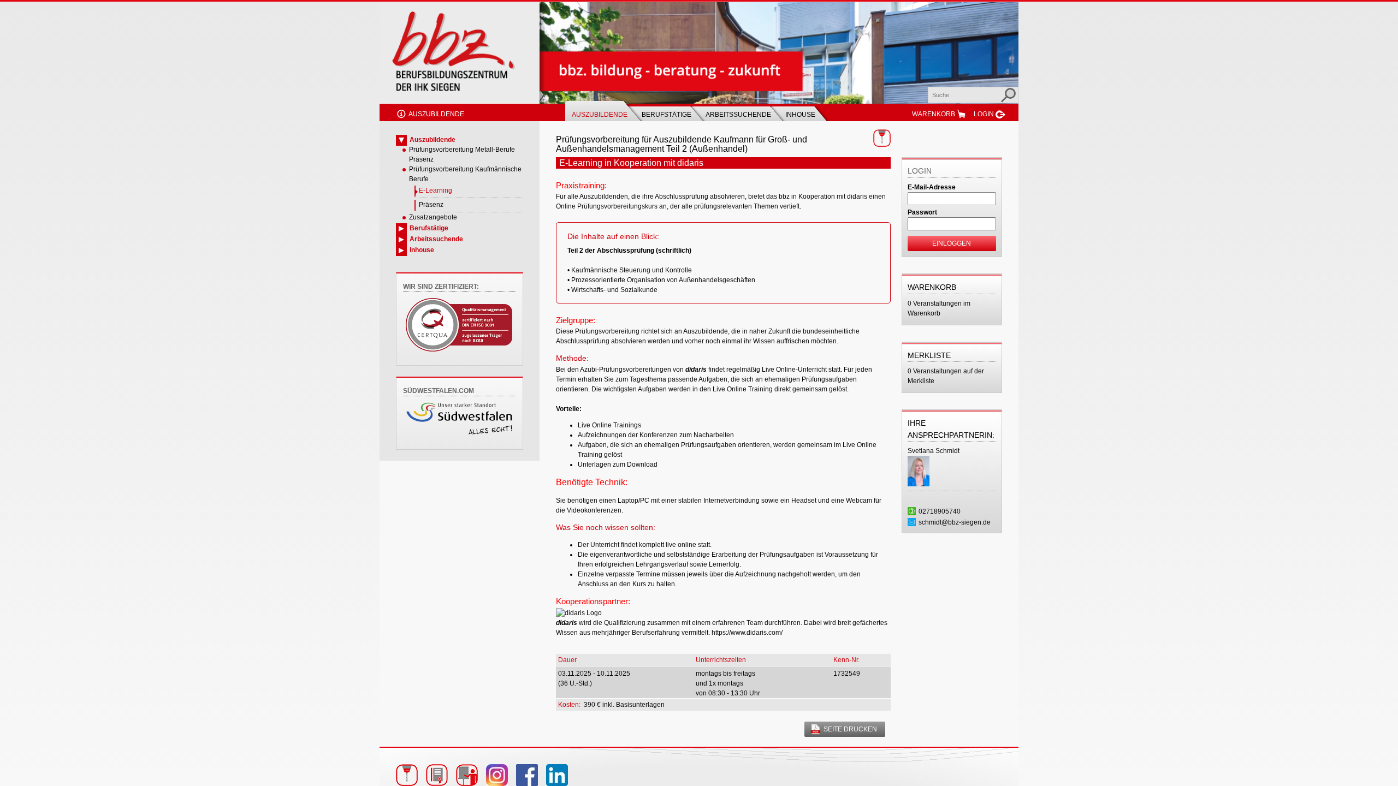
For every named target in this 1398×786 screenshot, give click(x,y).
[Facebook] (527, 775)
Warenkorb (933, 114)
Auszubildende (436, 114)
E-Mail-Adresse (932, 187)
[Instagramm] (497, 775)
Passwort (922, 212)
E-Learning (435, 190)
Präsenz (431, 205)
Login (984, 114)
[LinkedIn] (557, 775)
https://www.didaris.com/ (747, 632)
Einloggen (951, 243)
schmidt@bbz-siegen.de (955, 522)
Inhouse (800, 114)
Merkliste (929, 355)
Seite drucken (850, 729)
